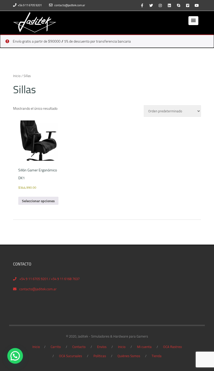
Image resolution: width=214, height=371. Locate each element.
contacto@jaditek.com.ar (69, 5)
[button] (193, 20)
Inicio (17, 76)
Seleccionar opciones (38, 201)
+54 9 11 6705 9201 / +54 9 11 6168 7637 (49, 279)
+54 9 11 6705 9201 (30, 5)
